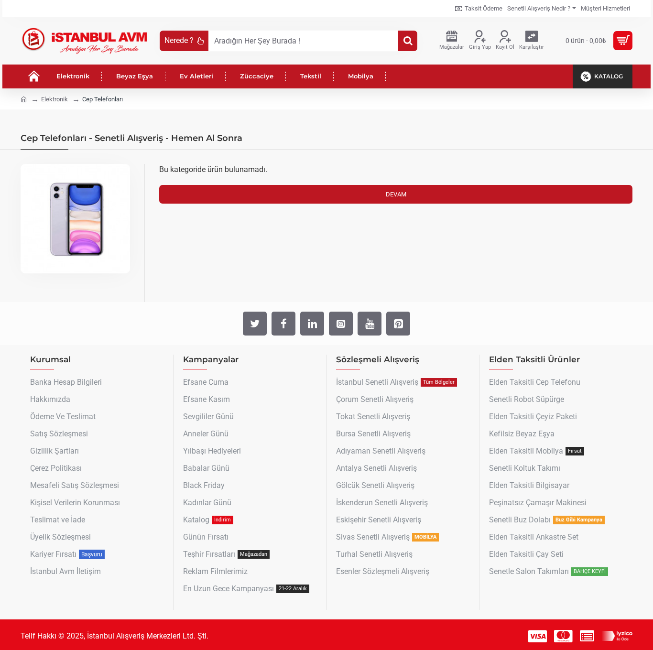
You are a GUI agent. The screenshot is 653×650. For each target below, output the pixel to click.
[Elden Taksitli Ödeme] (587, 636)
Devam (396, 194)
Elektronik (54, 99)
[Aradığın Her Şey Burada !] (407, 41)
